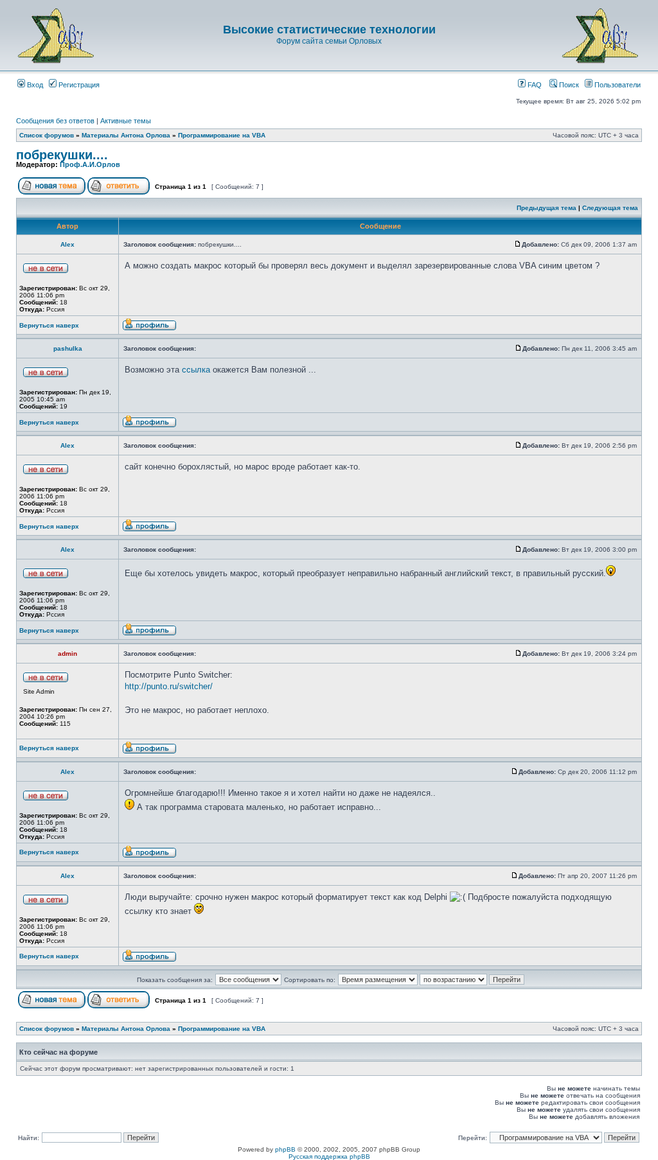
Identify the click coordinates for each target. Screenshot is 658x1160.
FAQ (534, 85)
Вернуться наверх (49, 325)
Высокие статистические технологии (329, 29)
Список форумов (46, 135)
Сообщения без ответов (55, 121)
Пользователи (616, 85)
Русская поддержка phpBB (329, 1156)
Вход (34, 85)
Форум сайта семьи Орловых (329, 41)
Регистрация (78, 85)
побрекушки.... (62, 155)
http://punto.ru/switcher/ (169, 686)
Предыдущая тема (546, 207)
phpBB (285, 1149)
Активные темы (125, 121)
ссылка (196, 369)
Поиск (568, 85)
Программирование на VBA (221, 135)
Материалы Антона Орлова (126, 135)
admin (67, 653)
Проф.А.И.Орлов (90, 164)
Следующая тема (610, 207)
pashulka (67, 348)
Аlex (67, 244)
